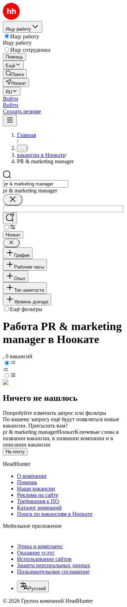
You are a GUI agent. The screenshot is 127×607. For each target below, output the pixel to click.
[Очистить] (13, 200)
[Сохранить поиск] (10, 218)
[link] (15, 73)
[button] (10, 99)
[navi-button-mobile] (10, 120)
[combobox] (35, 184)
